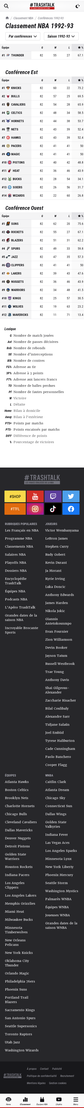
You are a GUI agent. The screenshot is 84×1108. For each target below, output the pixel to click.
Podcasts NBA (16, 599)
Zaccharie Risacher (60, 700)
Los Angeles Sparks (61, 851)
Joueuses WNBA (57, 915)
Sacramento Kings (20, 1010)
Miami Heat (14, 912)
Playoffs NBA (15, 563)
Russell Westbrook (60, 664)
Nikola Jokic (55, 611)
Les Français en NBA (22, 530)
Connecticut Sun (58, 806)
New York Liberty (59, 867)
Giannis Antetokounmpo (58, 621)
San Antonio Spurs (20, 1018)
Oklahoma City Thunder (17, 963)
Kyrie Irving (55, 579)
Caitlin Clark (55, 782)
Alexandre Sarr (57, 717)
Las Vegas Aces (57, 843)
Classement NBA (23, 18)
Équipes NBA (15, 591)
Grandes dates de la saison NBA (21, 617)
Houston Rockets (18, 867)
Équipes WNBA (57, 907)
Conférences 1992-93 (51, 18)
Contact (44, 1068)
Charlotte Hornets (19, 806)
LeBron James (56, 538)
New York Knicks (19, 953)
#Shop (15, 496)
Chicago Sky (55, 798)
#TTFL (15, 508)
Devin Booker (56, 648)
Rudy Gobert (55, 555)
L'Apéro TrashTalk (20, 607)
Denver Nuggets (18, 838)
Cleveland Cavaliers (21, 822)
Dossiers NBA (16, 571)
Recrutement (67, 1076)
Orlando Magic (17, 973)
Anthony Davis (57, 680)
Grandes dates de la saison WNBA (61, 925)
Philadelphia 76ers (20, 981)
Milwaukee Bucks (19, 920)
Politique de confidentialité (42, 1076)
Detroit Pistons (17, 846)
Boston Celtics (16, 790)
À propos (32, 1068)
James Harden (56, 603)
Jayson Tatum (56, 656)
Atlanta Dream (57, 790)
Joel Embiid (54, 733)
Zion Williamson (58, 640)
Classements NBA (19, 546)
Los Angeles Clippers (14, 885)
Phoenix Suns (16, 989)
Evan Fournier (56, 631)
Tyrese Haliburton (60, 741)
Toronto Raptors (18, 1034)
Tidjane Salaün (57, 725)
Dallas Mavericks (18, 830)
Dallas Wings (55, 814)
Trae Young (54, 672)
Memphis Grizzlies (20, 904)
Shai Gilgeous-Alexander (57, 690)
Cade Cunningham (60, 749)
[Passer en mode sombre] (77, 6)
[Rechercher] (6, 6)
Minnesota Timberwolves (16, 930)
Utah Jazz (12, 1042)
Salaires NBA (15, 555)
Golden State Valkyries (55, 824)
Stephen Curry (57, 546)
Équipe (5, 47)
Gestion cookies (57, 1083)
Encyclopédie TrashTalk (15, 581)
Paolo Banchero (58, 757)
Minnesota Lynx (58, 859)
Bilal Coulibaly (57, 708)
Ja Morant (53, 571)
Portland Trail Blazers (16, 999)
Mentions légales (36, 1083)
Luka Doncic (55, 587)
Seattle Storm (56, 883)
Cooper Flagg (56, 765)
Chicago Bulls (16, 814)
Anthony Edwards (59, 595)
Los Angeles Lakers (20, 895)
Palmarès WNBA (58, 899)
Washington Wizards (22, 1050)
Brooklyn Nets (16, 798)
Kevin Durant (56, 563)
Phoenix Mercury (59, 875)
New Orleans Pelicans (15, 942)
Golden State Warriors (15, 856)
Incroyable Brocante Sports (21, 630)
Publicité (57, 1068)
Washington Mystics (61, 891)
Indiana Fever (56, 835)
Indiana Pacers (17, 875)
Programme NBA (18, 538)
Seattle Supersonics (21, 1026)
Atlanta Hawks (17, 782)
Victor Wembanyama (62, 530)
